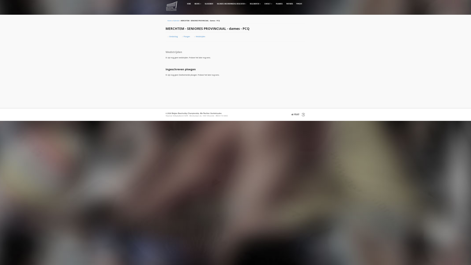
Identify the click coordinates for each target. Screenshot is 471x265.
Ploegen (186, 36)
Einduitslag (173, 36)
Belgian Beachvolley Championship (172, 6)
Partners (289, 3)
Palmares (279, 3)
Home (189, 3)
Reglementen (254, 3)
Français (299, 4)
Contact (267, 3)
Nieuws (197, 3)
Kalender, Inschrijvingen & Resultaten (231, 3)
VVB (295, 114)
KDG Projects (303, 114)
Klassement (209, 3)
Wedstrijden (200, 36)
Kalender (176, 21)
